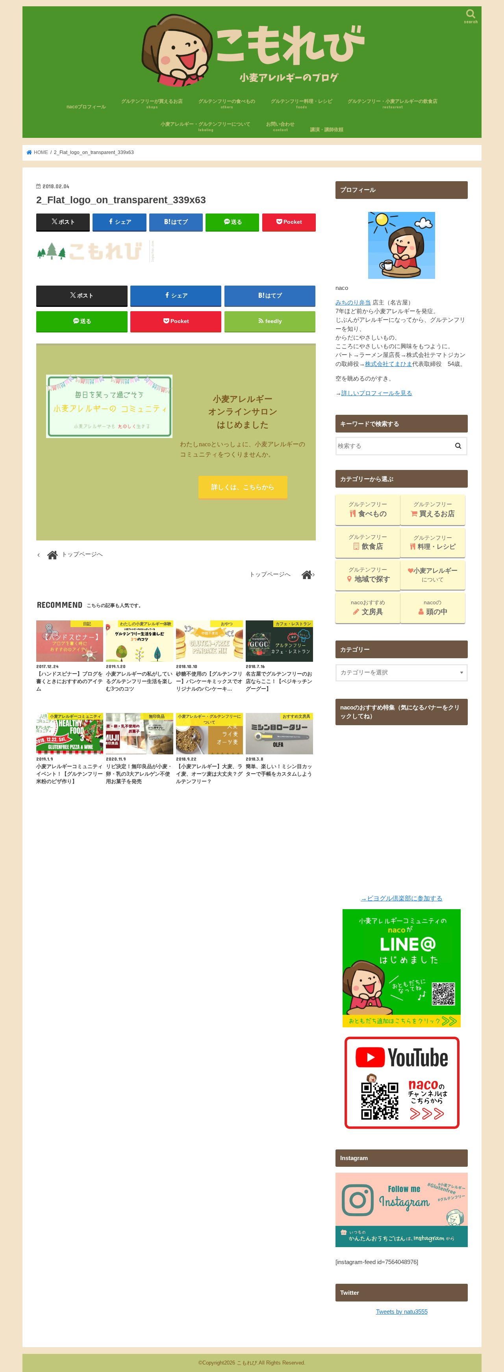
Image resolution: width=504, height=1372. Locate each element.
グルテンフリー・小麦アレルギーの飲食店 (392, 103)
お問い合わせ (280, 126)
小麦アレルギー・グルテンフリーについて (205, 126)
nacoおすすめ (368, 607)
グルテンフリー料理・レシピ (301, 103)
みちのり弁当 (353, 302)
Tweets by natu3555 (402, 1312)
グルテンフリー (367, 509)
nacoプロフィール (86, 107)
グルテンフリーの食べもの (226, 103)
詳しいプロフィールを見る (376, 393)
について (435, 575)
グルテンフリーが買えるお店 (152, 103)
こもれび (247, 1363)
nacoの (436, 607)
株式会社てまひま (388, 364)
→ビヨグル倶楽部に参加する (402, 898)
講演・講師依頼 (326, 129)
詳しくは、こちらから (242, 486)
